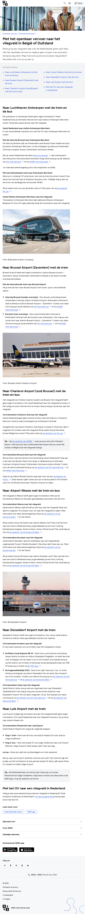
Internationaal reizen (27, 34)
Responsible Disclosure (12, 891)
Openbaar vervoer (10, 34)
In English (6, 899)
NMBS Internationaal (38, 162)
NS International (13, 162)
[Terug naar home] (5, 3)
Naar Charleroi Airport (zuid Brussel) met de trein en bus (21, 90)
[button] (78, 3)
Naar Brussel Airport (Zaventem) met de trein (21, 82)
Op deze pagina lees (44, 796)
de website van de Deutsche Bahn (24, 532)
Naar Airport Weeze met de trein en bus (64, 72)
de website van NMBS (22, 441)
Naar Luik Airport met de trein (59, 82)
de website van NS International (49, 467)
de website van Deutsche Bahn (36, 680)
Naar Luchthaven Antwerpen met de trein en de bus (21, 74)
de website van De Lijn (53, 433)
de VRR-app (33, 666)
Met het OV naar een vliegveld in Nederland (59, 88)
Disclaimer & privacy (10, 887)
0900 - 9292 (36, 875)
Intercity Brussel (40, 155)
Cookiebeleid (8, 895)
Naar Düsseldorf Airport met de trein (62, 77)
